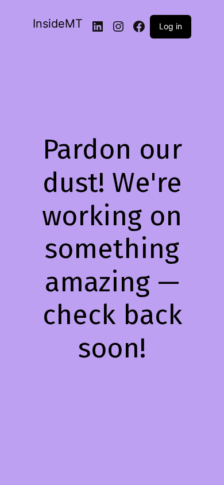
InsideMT (58, 23)
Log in (170, 26)
